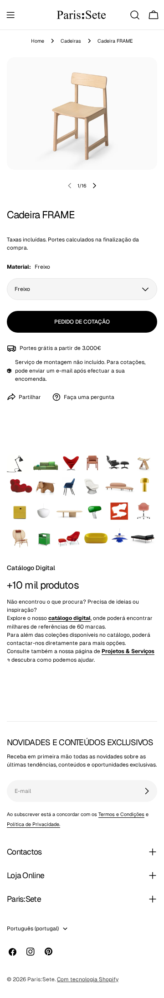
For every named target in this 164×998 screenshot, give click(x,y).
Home (37, 41)
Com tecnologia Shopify (87, 979)
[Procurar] (135, 15)
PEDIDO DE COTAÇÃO (82, 321)
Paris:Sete (41, 979)
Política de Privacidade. (33, 824)
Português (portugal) (33, 928)
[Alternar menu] (10, 15)
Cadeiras (71, 41)
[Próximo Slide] (94, 185)
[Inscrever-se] (146, 791)
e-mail (64, 370)
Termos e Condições (121, 814)
